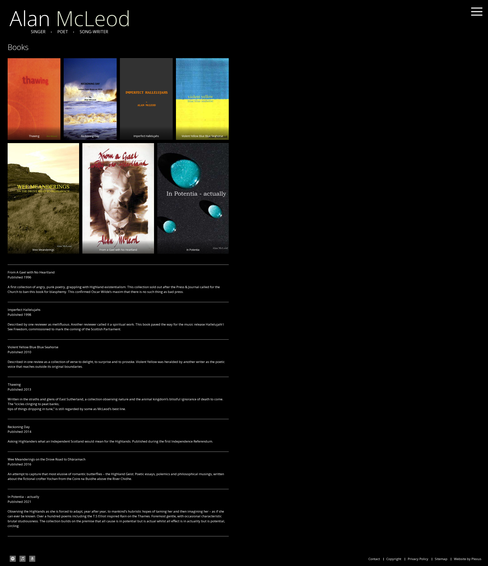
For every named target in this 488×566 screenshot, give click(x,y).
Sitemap (441, 559)
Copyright (393, 559)
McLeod (70, 18)
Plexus (476, 559)
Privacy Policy (418, 559)
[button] (477, 12)
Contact (374, 559)
